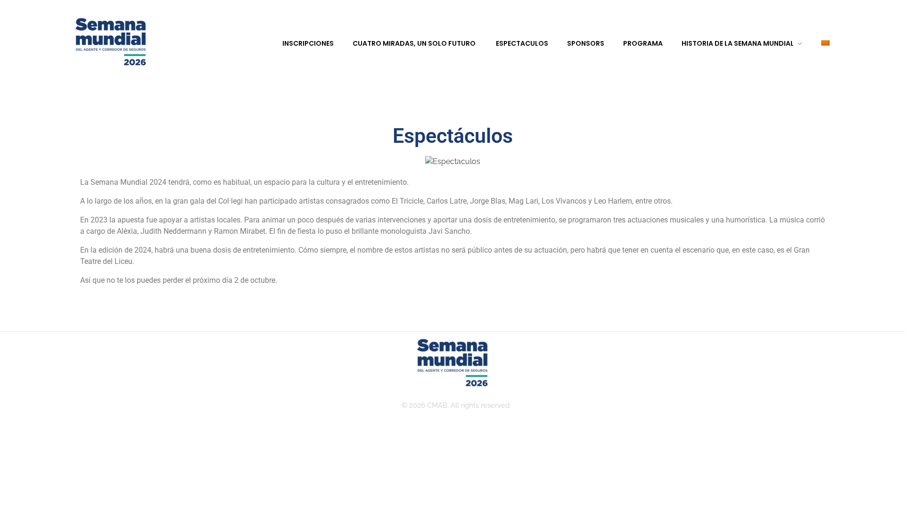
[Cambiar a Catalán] (816, 44)
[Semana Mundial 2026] (110, 42)
